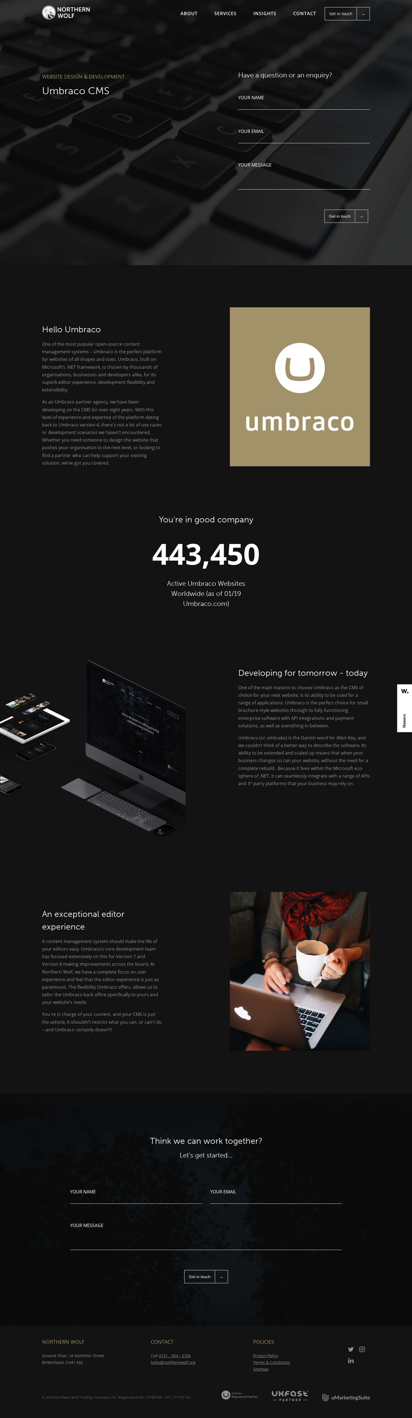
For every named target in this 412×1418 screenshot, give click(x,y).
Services (225, 13)
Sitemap (261, 1369)
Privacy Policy (265, 1355)
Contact (304, 13)
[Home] (66, 12)
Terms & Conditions (271, 1362)
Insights (264, 13)
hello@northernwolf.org (173, 1362)
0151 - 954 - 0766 (175, 1355)
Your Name (251, 97)
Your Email (251, 131)
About (189, 13)
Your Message (255, 165)
